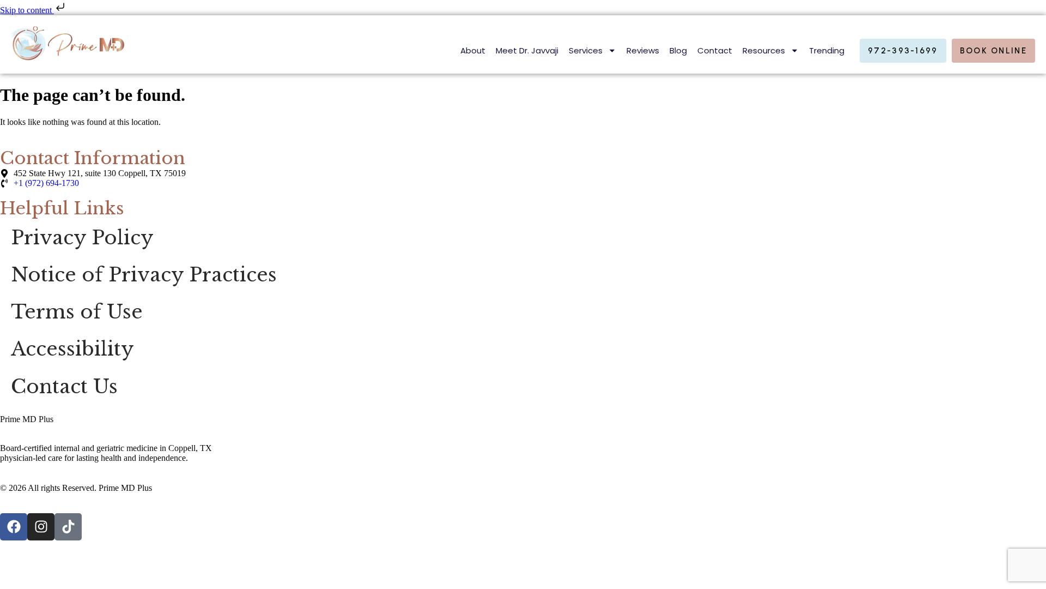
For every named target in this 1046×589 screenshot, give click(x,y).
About (472, 50)
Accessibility (72, 349)
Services (586, 50)
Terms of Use (77, 312)
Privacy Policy (82, 238)
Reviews (643, 50)
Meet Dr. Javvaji (527, 50)
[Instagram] (40, 526)
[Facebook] (13, 526)
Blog (678, 50)
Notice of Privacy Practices (144, 275)
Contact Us (64, 387)
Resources (764, 50)
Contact (714, 50)
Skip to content (27, 10)
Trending (826, 50)
